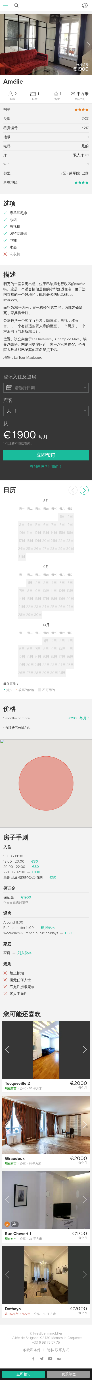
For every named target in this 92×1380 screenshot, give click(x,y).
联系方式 (62, 1350)
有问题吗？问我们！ (46, 466)
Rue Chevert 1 (18, 1233)
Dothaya (13, 1308)
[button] (88, 44)
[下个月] (84, 490)
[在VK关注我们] (58, 1359)
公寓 (23, 1088)
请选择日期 (25, 388)
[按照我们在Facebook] (33, 1359)
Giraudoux (15, 1158)
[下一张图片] (84, 1049)
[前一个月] (73, 490)
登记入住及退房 (19, 377)
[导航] (5, 5)
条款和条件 (32, 1350)
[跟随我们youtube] (50, 1359)
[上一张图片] (7, 1049)
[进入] (84, 5)
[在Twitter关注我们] (41, 1359)
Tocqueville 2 (17, 1083)
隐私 (50, 1350)
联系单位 (68, 1374)
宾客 (8, 400)
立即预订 (24, 1374)
